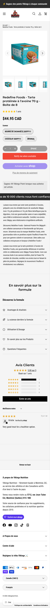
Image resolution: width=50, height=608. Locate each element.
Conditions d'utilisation (40, 605)
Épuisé (33, 149)
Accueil (5, 25)
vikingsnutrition (13, 596)
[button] (46, 14)
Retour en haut (25, 465)
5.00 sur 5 (32, 370)
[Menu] (4, 14)
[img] (9, 416)
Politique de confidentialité (23, 605)
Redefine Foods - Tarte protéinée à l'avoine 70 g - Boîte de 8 (22, 27)
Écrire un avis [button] (25, 399)
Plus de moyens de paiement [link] (25, 173)
